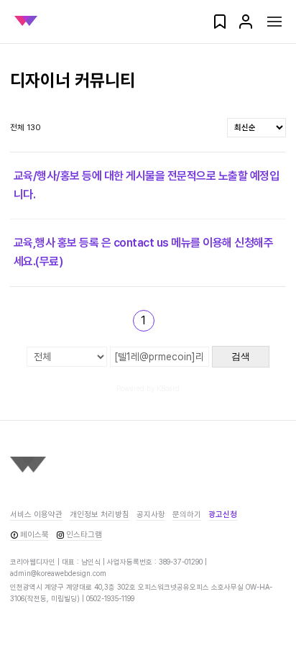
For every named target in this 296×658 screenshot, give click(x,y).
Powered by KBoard (148, 388)
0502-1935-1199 (110, 598)
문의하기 (186, 514)
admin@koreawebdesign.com (58, 573)
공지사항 (151, 514)
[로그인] (245, 26)
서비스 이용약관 (36, 514)
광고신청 (222, 514)
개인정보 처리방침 (99, 514)
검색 (240, 356)
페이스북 (34, 534)
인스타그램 (84, 534)
